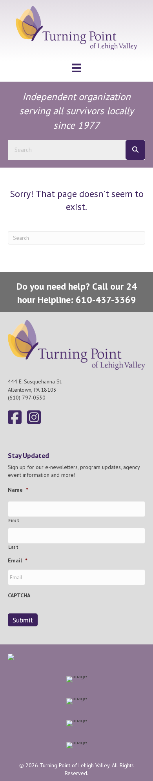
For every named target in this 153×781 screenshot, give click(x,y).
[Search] (135, 150)
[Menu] (76, 68)
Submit (23, 619)
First (13, 520)
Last (13, 547)
